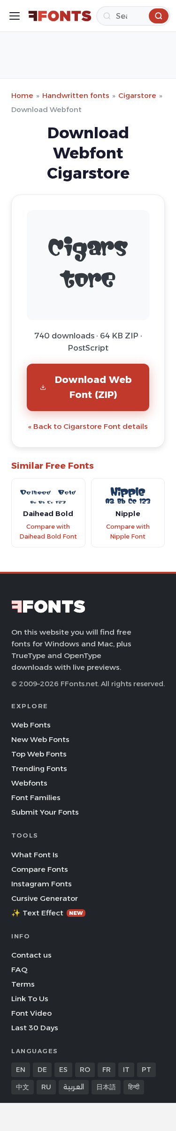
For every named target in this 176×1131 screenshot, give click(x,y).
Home (22, 95)
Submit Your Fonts (45, 812)
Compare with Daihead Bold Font (48, 531)
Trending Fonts (39, 768)
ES (63, 1069)
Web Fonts (31, 724)
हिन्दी (133, 1087)
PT (146, 1069)
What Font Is (34, 854)
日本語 (106, 1087)
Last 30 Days (34, 1027)
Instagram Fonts (41, 883)
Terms (23, 984)
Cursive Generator (44, 898)
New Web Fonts (40, 739)
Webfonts (29, 783)
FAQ (19, 969)
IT (126, 1069)
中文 (22, 1087)
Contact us (31, 955)
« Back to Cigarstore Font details (88, 426)
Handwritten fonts (75, 95)
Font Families (36, 797)
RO (85, 1069)
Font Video (31, 1013)
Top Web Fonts (39, 753)
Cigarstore (137, 95)
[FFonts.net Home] (60, 16)
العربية (73, 1087)
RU (46, 1087)
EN (20, 1069)
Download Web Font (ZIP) (93, 387)
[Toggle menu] (14, 15)
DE (42, 1069)
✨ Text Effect (47, 912)
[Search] (158, 15)
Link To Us (29, 998)
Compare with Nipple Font (128, 531)
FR (106, 1069)
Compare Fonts (39, 869)
